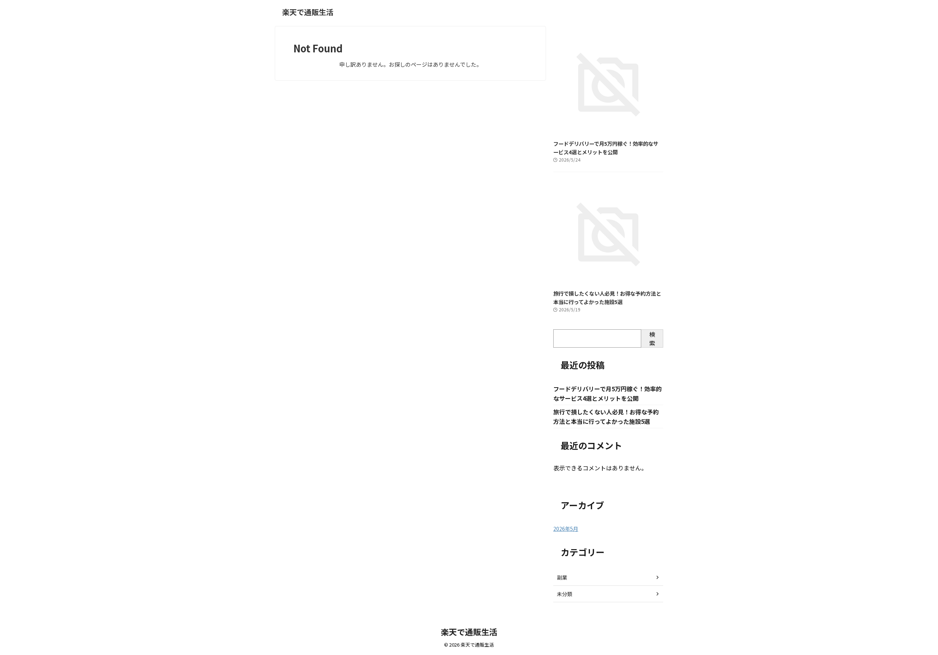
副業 (562, 577)
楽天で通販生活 (307, 12)
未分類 (564, 593)
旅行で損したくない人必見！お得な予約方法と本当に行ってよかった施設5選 (607, 297)
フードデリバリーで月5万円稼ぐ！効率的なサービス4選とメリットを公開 (605, 148)
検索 (652, 338)
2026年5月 (565, 528)
